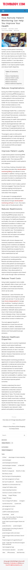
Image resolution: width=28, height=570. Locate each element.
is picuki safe (18, 503)
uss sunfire (20, 549)
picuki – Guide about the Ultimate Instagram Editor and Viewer (13, 543)
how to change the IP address (9, 501)
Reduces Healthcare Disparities (13, 83)
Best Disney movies (7, 473)
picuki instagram (17, 526)
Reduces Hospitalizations (12, 76)
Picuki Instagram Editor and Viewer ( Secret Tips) (13, 536)
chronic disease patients (11, 301)
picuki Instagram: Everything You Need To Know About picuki (12, 529)
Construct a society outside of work (11, 492)
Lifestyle (5, 14)
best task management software (10, 479)
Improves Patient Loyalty (12, 78)
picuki (12, 514)
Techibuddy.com (14, 563)
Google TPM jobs (12, 495)
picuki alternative (6, 526)
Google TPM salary (7, 498)
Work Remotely (20, 552)
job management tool (7, 509)
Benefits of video (20, 471)
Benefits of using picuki (8, 471)
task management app (8, 547)
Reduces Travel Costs (11, 81)
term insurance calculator (8, 549)
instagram (22, 501)
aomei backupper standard (9, 465)
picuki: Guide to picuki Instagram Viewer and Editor (13, 522)
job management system (8, 506)
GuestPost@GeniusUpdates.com (14, 565)
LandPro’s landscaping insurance (10, 511)
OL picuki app (5, 514)
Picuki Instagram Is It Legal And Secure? (12, 540)
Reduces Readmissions (11, 79)
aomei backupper (6, 460)
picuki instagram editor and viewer (11, 533)
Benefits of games (7, 468)
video (3, 552)
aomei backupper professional (10, 462)
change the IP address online (9, 487)
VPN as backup (11, 552)
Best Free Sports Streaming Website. (11, 476)
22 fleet (4, 457)
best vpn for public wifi (8, 482)
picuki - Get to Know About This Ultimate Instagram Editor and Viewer (12, 518)
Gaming (4, 495)
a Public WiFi (21, 465)
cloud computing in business (9, 490)
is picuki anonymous (7, 503)
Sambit (5, 28)
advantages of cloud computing (17, 457)
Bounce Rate (19, 482)
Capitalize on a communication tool (11, 484)
